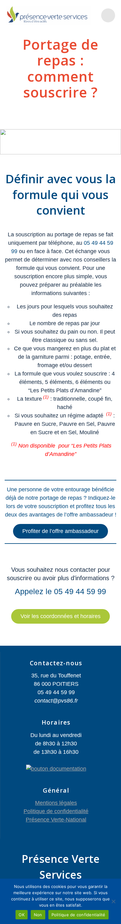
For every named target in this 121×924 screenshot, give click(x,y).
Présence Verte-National (56, 820)
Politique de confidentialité (56, 811)
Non (38, 914)
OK (22, 914)
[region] (60, 141)
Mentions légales (56, 803)
